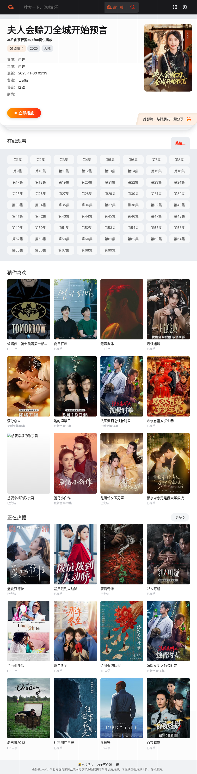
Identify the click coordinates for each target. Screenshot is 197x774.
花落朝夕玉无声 (112, 498)
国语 (21, 87)
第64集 (179, 239)
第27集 (64, 194)
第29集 (110, 194)
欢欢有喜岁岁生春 (160, 421)
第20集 (86, 182)
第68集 (86, 250)
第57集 (17, 239)
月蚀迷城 (153, 344)
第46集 (133, 216)
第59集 (63, 239)
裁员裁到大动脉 (65, 589)
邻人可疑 (153, 589)
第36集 (86, 205)
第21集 (110, 182)
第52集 (86, 227)
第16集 (179, 171)
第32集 (179, 194)
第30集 (133, 194)
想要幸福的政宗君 (20, 498)
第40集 (179, 205)
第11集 (64, 171)
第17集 (17, 182)
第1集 (17, 160)
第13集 (110, 171)
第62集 (133, 239)
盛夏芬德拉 (15, 589)
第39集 (156, 205)
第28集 (86, 194)
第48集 (179, 216)
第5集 (110, 160)
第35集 (63, 205)
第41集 (17, 216)
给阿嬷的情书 (110, 665)
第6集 (133, 160)
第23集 (156, 182)
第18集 (40, 182)
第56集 (179, 227)
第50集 (40, 227)
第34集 (40, 205)
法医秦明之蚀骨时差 (115, 421)
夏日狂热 (60, 344)
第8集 (179, 160)
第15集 (156, 171)
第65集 (17, 250)
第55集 (156, 227)
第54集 (133, 227)
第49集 (17, 227)
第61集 (110, 239)
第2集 (40, 160)
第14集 (133, 171)
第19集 (64, 182)
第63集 (156, 239)
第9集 (17, 171)
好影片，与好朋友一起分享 (163, 119)
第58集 (40, 239)
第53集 (110, 227)
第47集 (156, 216)
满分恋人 (14, 421)
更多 (178, 517)
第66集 (40, 250)
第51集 (64, 227)
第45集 (110, 216)
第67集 (63, 250)
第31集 (156, 194)
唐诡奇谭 (107, 589)
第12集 (87, 171)
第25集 (17, 194)
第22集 (133, 182)
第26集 (40, 194)
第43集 (63, 216)
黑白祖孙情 (15, 665)
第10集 (40, 171)
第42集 (40, 216)
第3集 (63, 160)
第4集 (86, 160)
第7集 (156, 160)
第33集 (17, 205)
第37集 (110, 205)
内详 (21, 66)
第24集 (179, 182)
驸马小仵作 (62, 498)
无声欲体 (107, 344)
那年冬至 (60, 665)
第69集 (110, 250)
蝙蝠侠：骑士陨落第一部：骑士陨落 (28, 344)
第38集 (133, 205)
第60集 (86, 239)
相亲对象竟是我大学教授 (165, 498)
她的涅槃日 (62, 421)
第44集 (86, 216)
